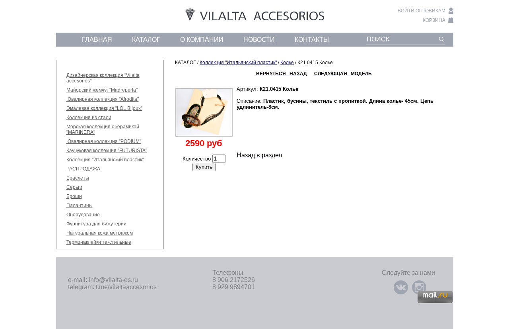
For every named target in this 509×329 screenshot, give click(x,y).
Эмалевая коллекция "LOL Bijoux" (104, 108)
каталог (146, 39)
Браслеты (77, 178)
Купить (204, 167)
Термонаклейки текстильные (98, 242)
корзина (434, 20)
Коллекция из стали (88, 117)
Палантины (79, 205)
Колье (287, 62)
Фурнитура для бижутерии (96, 224)
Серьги (74, 187)
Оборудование (83, 214)
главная (97, 39)
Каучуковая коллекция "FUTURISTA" (106, 150)
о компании (201, 39)
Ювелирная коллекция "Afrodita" (102, 99)
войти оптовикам (421, 11)
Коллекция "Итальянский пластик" (105, 160)
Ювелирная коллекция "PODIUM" (103, 141)
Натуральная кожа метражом (99, 233)
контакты (312, 39)
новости (259, 39)
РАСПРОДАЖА (83, 169)
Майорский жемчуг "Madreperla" (102, 90)
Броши (74, 196)
